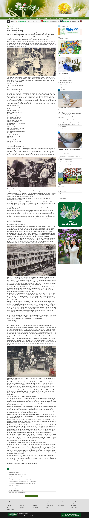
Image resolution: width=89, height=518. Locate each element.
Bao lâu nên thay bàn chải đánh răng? (67, 119)
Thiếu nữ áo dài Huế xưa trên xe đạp (16, 490)
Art (61, 167)
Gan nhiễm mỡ (63, 126)
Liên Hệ (72, 503)
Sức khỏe (62, 90)
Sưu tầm (21, 503)
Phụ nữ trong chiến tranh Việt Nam (16, 476)
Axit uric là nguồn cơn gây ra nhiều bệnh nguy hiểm (70, 124)
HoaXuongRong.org (23, 513)
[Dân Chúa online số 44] (46, 21)
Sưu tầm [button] (31, 18)
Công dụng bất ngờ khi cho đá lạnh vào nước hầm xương (69, 157)
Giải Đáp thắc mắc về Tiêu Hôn (66, 82)
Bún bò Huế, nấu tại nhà (64, 153)
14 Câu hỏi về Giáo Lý (64, 84)
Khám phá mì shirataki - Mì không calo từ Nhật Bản (70, 161)
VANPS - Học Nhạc (10, 509)
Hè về (60, 184)
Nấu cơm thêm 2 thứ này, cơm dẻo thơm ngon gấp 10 (69, 149)
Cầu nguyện (69, 18)
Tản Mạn (47, 501)
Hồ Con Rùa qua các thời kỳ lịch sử (16, 485)
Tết (60, 193)
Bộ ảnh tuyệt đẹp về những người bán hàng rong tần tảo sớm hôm (22, 483)
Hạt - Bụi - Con (63, 191)
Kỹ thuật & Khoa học (53, 18)
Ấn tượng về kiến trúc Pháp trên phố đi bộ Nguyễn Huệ (20, 479)
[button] (74, 18)
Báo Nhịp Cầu (64, 26)
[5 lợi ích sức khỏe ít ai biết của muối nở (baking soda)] (70, 98)
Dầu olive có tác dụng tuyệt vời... (66, 129)
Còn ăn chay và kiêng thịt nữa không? (67, 78)
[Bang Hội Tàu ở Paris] (66, 21)
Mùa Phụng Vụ (35, 507)
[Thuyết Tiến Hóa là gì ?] (70, 64)
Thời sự (69, 21)
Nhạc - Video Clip (74, 507)
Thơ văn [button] (19, 18)
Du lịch (59, 503)
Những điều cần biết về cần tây (66, 159)
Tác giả (8, 501)
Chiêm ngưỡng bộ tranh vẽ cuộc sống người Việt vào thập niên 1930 (22, 481)
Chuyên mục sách (75, 501)
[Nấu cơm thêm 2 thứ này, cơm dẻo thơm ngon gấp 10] (70, 140)
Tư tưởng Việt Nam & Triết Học (18, 21)
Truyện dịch (9, 505)
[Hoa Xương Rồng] (9, 18)
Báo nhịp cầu (31, 21)
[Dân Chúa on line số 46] (26, 21)
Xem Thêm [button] (31, 496)
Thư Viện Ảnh (73, 505)
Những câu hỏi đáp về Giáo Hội (66, 80)
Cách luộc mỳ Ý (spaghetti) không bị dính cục (69, 164)
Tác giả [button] (13, 18)
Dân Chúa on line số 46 (39, 21)
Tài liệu (11, 26)
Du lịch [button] (25, 18)
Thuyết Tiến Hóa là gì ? (63, 73)
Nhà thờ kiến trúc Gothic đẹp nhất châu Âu (17, 474)
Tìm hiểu (47, 507)
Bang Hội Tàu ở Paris (76, 21)
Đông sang (62, 196)
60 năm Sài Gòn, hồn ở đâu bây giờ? (16, 488)
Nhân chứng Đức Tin (36, 503)
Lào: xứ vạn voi (62, 18)
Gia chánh (63, 132)
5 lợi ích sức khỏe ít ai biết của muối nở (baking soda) (69, 107)
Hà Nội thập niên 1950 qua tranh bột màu (17, 492)
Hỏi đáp (45, 18)
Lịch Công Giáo (64, 38)
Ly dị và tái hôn (63, 87)
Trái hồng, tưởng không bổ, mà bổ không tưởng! (69, 122)
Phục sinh (62, 189)
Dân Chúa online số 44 (58, 21)
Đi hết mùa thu (63, 198)
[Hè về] (70, 176)
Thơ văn (8, 503)
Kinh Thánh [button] (38, 18)
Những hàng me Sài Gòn (14, 472)
